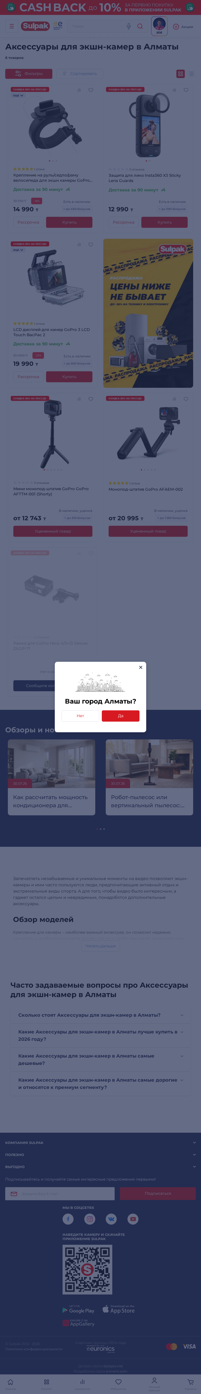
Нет (80, 715)
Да (121, 715)
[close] (141, 667)
